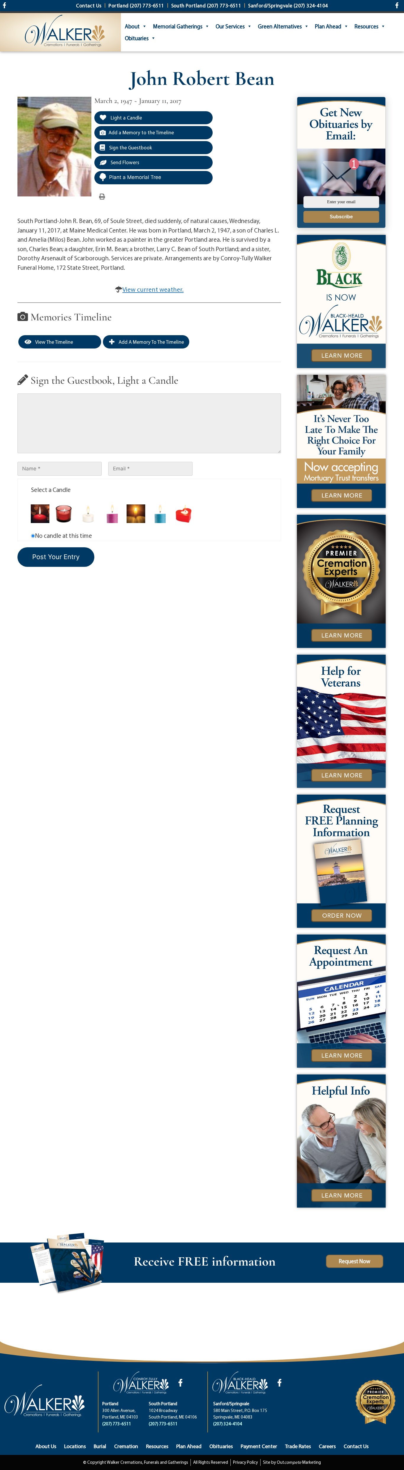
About (132, 26)
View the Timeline (53, 342)
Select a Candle (51, 489)
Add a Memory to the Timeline (141, 132)
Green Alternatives (280, 26)
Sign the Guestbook (130, 147)
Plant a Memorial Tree (135, 177)
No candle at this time (63, 535)
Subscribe (341, 216)
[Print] (102, 196)
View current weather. (153, 289)
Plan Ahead (328, 26)
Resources (366, 26)
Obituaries (136, 38)
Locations (75, 1446)
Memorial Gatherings (177, 26)
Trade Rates (298, 1446)
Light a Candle (125, 117)
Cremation (126, 1446)
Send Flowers (124, 162)
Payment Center (259, 1446)
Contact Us (356, 1446)
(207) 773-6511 (116, 1424)
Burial (100, 1446)
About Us (45, 1446)
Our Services (230, 26)
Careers (327, 1446)
